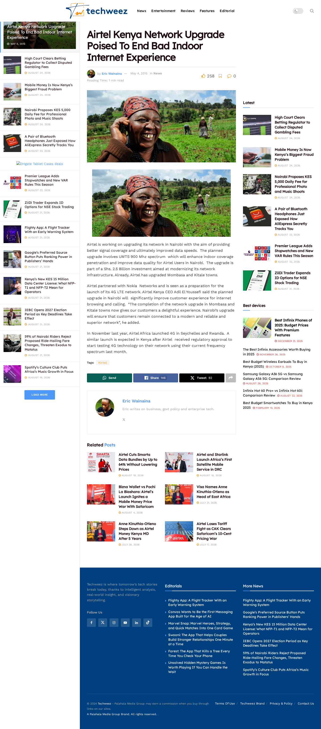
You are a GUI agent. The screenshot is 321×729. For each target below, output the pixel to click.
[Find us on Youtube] (125, 622)
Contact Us (306, 703)
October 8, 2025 (279, 366)
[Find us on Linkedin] (136, 622)
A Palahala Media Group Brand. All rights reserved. (122, 714)
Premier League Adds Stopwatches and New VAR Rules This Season (46, 180)
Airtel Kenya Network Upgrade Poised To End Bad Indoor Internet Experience (39, 32)
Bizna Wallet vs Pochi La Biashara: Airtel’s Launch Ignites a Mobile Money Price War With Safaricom (137, 497)
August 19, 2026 (132, 475)
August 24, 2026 (288, 138)
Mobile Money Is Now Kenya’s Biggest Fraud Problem (49, 87)
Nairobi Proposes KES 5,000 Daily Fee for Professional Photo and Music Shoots (47, 114)
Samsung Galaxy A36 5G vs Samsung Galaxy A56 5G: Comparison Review (273, 376)
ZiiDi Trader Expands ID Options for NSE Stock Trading (49, 204)
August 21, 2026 (288, 288)
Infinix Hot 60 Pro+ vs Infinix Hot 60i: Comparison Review (273, 393)
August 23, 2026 (288, 234)
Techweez (104, 703)
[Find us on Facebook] (91, 622)
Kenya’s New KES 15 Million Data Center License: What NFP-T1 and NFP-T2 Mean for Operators (50, 285)
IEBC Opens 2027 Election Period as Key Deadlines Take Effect (48, 314)
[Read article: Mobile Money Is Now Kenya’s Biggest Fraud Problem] (257, 157)
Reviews (188, 11)
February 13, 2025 (267, 407)
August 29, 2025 (256, 383)
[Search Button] (312, 11)
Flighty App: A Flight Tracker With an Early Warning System (49, 229)
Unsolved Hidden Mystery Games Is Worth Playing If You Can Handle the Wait (197, 667)
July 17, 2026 (208, 544)
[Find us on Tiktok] (147, 622)
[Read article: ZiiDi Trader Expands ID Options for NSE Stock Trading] (257, 280)
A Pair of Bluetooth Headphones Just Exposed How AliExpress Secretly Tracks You (50, 140)
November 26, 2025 (272, 354)
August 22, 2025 (290, 395)
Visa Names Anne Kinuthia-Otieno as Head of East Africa (214, 492)
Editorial (227, 11)
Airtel (102, 362)
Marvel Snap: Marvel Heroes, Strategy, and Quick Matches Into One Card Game (200, 625)
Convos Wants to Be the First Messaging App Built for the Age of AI (200, 614)
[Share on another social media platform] (231, 377)
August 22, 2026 (288, 261)
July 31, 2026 (208, 502)
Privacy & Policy (281, 703)
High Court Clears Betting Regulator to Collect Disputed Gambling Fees (48, 62)
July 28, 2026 (130, 544)
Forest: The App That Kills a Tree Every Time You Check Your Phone (199, 653)
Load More (39, 394)
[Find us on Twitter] (102, 622)
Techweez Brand (252, 703)
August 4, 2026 (132, 512)
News (141, 11)
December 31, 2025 (290, 341)
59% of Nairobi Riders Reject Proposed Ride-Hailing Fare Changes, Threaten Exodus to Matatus (48, 343)
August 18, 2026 (210, 475)
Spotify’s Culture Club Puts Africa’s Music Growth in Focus (49, 369)
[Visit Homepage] (97, 11)
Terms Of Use (225, 703)
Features (207, 11)
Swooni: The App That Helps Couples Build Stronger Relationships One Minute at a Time (200, 639)
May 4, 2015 (139, 73)
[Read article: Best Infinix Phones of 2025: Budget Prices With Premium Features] (257, 328)
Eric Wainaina (112, 73)
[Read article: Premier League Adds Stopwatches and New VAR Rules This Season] (257, 253)
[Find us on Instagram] (114, 622)
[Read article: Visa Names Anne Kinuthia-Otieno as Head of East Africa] (179, 494)
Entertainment (163, 11)
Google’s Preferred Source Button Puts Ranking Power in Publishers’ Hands (48, 256)
